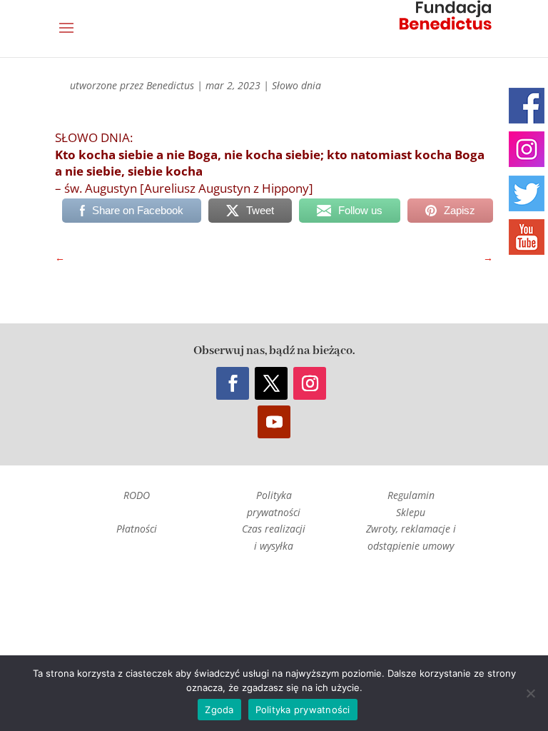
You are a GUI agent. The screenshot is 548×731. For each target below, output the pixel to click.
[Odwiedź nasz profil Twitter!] (526, 193)
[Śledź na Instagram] (309, 383)
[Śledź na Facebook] (232, 383)
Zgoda (219, 709)
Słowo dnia (296, 85)
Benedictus (170, 85)
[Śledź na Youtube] (274, 421)
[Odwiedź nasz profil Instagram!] (526, 149)
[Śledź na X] (271, 383)
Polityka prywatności (302, 709)
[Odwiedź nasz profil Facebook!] (526, 105)
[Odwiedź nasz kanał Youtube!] (526, 237)
